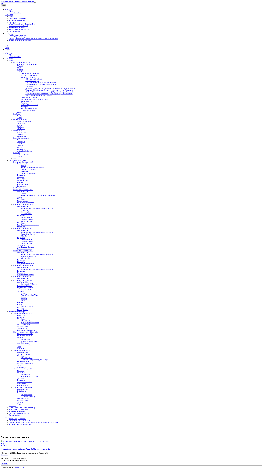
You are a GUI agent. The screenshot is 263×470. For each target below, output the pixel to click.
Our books (12, 406)
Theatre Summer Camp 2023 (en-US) (25, 332)
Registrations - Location (25, 288)
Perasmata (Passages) (32, 81)
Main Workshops (26, 321)
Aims (11, 55)
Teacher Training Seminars (30, 73)
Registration (21, 175)
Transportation (22, 328)
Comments (24, 210)
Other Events (21, 384)
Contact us (20, 112)
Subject (23, 166)
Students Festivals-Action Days (19, 413)
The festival (21, 129)
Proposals (24, 171)
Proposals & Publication (29, 284)
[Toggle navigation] (35, 2)
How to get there (26, 212)
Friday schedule (26, 217)
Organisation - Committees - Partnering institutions (37, 232)
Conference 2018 (22, 164)
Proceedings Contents (28, 234)
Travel (19, 347)
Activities (20, 156)
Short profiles (25, 258)
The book (20, 127)
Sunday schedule (26, 221)
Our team (20, 70)
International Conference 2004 (23, 228)
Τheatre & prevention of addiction (20, 424)
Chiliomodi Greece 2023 (25, 334)
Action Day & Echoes (24, 151)
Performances (21, 186)
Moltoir (15, 158)
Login (7, 48)
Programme (21, 215)
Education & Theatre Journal (18, 409)
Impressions (21, 149)
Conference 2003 (22, 252)
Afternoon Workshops (28, 396)
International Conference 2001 (23, 265)
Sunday (23, 300)
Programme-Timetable (24, 336)
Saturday (24, 299)
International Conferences (17, 160)
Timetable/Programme (24, 354)
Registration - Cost (23, 361)
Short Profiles (25, 236)
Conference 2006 (22, 206)
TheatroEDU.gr (19, 467)
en (1, 3)
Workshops (21, 179)
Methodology (21, 136)
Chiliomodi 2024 (22, 352)
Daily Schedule (22, 391)
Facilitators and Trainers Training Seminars (35, 99)
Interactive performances (29, 97)
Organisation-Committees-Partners (32, 167)
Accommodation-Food (24, 345)
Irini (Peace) (29, 86)
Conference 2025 (22, 282)
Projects (11, 60)
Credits (19, 147)
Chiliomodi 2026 (22, 389)
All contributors (26, 214)
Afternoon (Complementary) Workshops (34, 360)
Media (19, 68)
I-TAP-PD (16, 153)
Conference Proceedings (29, 256)
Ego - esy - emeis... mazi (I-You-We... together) (40, 83)
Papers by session (27, 306)
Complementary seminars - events (28, 225)
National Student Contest (29, 105)
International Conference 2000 (23, 276)
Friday (23, 297)
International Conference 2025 (23, 280)
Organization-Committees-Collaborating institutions (38, 195)
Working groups (22, 201)
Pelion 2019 (21, 315)
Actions (19, 71)
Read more (4, 455)
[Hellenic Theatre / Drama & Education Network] (17, 2)
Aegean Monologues (28, 110)
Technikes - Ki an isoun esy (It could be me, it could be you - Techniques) (49, 90)
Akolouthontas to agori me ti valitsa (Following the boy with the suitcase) (49, 94)
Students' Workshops (28, 77)
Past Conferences (18, 188)
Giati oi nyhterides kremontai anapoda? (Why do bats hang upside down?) (49, 92)
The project (21, 123)
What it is (20, 66)
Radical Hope (17, 131)
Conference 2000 (22, 278)
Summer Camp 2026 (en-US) (22, 387)
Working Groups (22, 180)
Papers (19, 304)
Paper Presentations (23, 184)
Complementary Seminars (25, 247)
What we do (9, 59)
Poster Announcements (24, 249)
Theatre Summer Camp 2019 (22, 313)
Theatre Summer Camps (17, 312)
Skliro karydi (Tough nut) (33, 79)
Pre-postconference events (25, 203)
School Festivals (26, 101)
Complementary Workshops (30, 323)
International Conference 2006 (23, 204)
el (2, 3)
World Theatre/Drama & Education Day (22, 408)
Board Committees (15, 57)
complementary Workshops (30, 376)
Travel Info (20, 402)
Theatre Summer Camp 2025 (22, 369)
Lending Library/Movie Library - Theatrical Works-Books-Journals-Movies (33, 422)
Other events (21, 348)
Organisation (21, 132)
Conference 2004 (22, 230)
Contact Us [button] (4, 464)
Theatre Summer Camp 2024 (22, 350)
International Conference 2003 (23, 251)
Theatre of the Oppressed (17, 411)
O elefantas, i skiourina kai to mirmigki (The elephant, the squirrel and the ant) (50, 88)
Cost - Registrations (23, 324)
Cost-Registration (23, 343)
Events (23, 293)
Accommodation (22, 326)
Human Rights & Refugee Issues (19, 420)
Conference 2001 (22, 267)
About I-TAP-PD (23, 155)
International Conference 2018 (23, 162)
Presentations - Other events (26, 330)
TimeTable (20, 378)
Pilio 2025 (20, 371)
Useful (7, 417)
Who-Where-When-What (29, 295)
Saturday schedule (27, 219)
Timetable (20, 177)
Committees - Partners (24, 286)
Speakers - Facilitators (28, 169)
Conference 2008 (22, 191)
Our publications (14, 415)
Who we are (9, 53)
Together (24, 103)
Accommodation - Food (25, 363)
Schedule (20, 197)
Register (7, 49)
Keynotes (20, 182)
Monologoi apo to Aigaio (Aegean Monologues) (41, 84)
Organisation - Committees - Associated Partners (37, 208)
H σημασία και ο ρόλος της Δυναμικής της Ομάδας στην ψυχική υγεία (25, 449)
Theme (23, 193)
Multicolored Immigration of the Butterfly (38, 95)
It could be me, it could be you (23, 62)
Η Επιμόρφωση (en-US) (29, 75)
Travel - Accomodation (28, 173)
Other (19, 404)
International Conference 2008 (23, 190)
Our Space (24, 107)
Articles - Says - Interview (17, 419)
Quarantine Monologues (29, 108)
